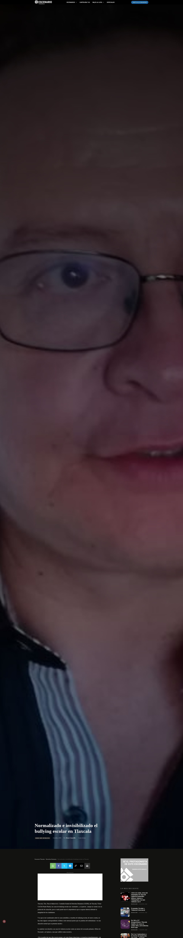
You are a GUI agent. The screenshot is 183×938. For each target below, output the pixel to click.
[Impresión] (87, 866)
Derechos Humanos (42, 838)
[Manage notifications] (4, 921)
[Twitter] (64, 866)
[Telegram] (70, 866)
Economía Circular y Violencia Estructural (138, 909)
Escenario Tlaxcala (40, 859)
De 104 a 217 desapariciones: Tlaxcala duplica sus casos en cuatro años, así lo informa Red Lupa (139, 924)
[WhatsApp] (53, 866)
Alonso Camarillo (70, 838)
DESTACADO (134, 904)
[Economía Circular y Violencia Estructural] (125, 912)
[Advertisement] (70, 887)
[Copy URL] (76, 866)
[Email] (81, 866)
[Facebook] (58, 866)
